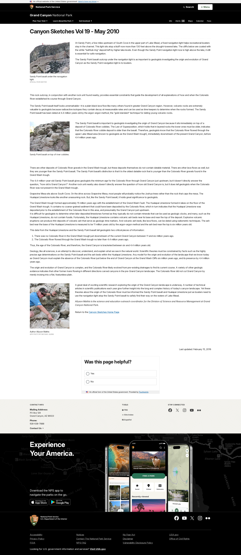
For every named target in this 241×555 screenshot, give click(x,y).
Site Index (128, 415)
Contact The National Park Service (93, 538)
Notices (80, 534)
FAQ (126, 410)
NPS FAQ (81, 542)
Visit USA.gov (98, 549)
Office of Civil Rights (179, 538)
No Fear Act (129, 534)
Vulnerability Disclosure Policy (138, 542)
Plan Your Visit (39, 21)
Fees (209, 21)
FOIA (32, 542)
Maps (190, 21)
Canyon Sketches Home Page (104, 312)
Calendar (200, 21)
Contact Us (36, 428)
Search (189, 7)
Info (170, 21)
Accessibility (36, 534)
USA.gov (174, 534)
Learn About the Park (62, 21)
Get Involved (84, 21)
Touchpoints (143, 392)
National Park (51, 15)
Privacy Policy (37, 538)
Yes (92, 373)
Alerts (179, 21)
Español (128, 420)
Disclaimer (128, 538)
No (92, 381)
